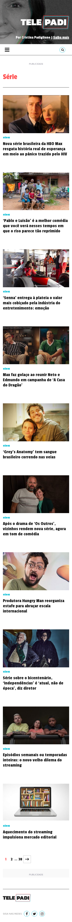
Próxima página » (27, 859)
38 (20, 859)
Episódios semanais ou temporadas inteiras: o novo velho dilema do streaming (35, 760)
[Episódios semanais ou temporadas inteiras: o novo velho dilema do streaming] (36, 726)
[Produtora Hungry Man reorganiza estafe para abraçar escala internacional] (36, 572)
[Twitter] (34, 914)
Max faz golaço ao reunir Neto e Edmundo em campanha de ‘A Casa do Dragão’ (34, 380)
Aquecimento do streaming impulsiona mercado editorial (29, 835)
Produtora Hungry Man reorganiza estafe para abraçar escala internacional (33, 606)
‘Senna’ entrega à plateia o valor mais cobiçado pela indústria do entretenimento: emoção (32, 303)
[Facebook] (27, 914)
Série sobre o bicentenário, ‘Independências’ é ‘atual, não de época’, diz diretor (33, 683)
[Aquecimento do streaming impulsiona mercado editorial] (36, 803)
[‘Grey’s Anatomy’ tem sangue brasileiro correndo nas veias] (36, 423)
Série (6, 137)
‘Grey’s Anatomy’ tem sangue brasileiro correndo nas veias (30, 454)
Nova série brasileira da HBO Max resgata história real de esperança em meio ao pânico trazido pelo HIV (35, 149)
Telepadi (45, 22)
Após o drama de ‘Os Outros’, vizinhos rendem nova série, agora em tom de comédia (34, 529)
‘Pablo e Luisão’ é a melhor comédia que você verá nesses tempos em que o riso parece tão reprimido (35, 226)
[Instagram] (42, 914)
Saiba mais (61, 37)
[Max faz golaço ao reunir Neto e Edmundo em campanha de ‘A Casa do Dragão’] (36, 346)
